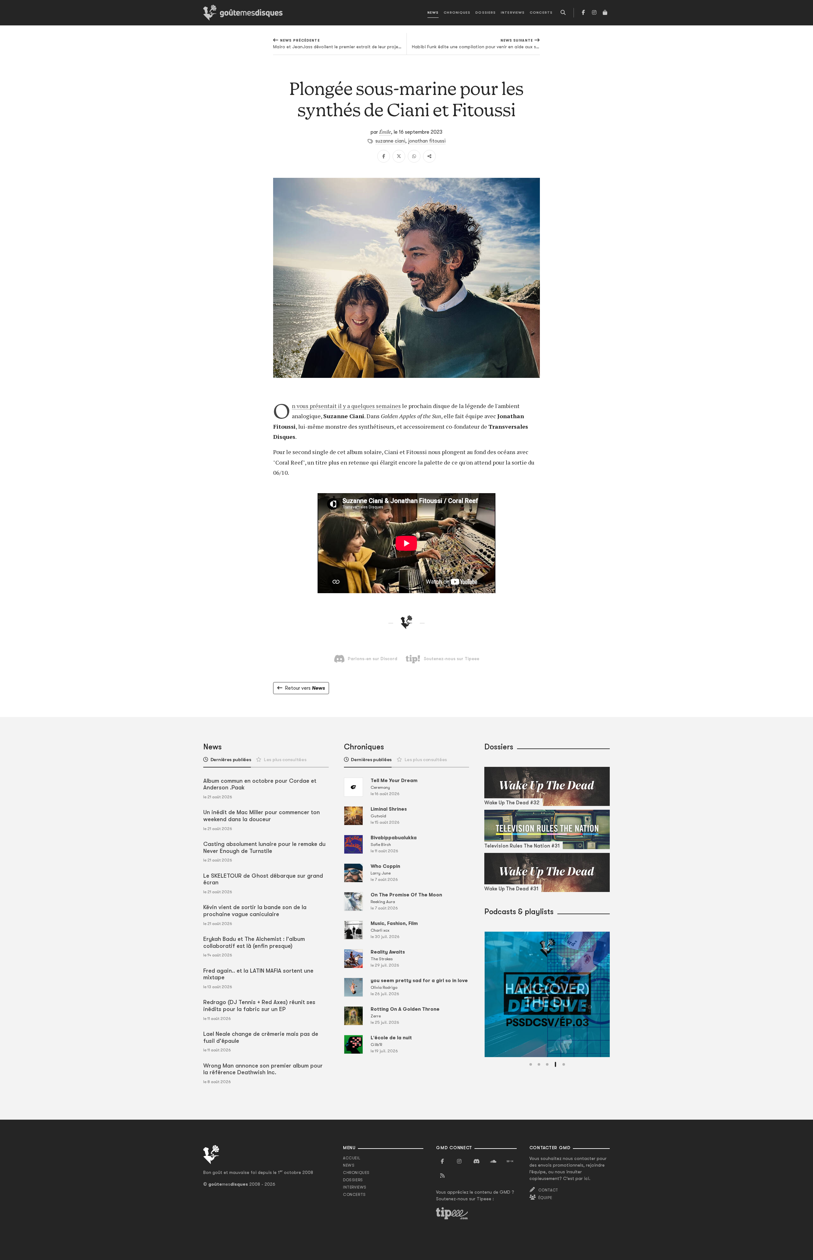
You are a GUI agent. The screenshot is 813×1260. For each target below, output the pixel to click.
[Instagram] (594, 12)
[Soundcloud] (493, 1161)
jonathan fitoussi (427, 141)
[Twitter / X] (399, 156)
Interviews (513, 12)
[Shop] (605, 12)
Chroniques (457, 12)
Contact (548, 1190)
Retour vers (305, 688)
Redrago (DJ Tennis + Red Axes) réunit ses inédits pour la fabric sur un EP (259, 1005)
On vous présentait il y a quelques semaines (346, 406)
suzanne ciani (390, 141)
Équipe (545, 1198)
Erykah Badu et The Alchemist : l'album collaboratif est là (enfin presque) (254, 942)
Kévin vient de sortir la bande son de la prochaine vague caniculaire (254, 910)
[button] (531, 1064)
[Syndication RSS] (442, 1176)
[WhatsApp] (414, 156)
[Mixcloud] (510, 1161)
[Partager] (429, 156)
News (433, 12)
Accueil (351, 1158)
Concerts (541, 12)
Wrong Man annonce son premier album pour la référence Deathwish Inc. (263, 1069)
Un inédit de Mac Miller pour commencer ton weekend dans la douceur (261, 815)
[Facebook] (583, 12)
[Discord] (476, 1161)
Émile (385, 131)
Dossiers (485, 12)
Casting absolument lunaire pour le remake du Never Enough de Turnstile (264, 847)
